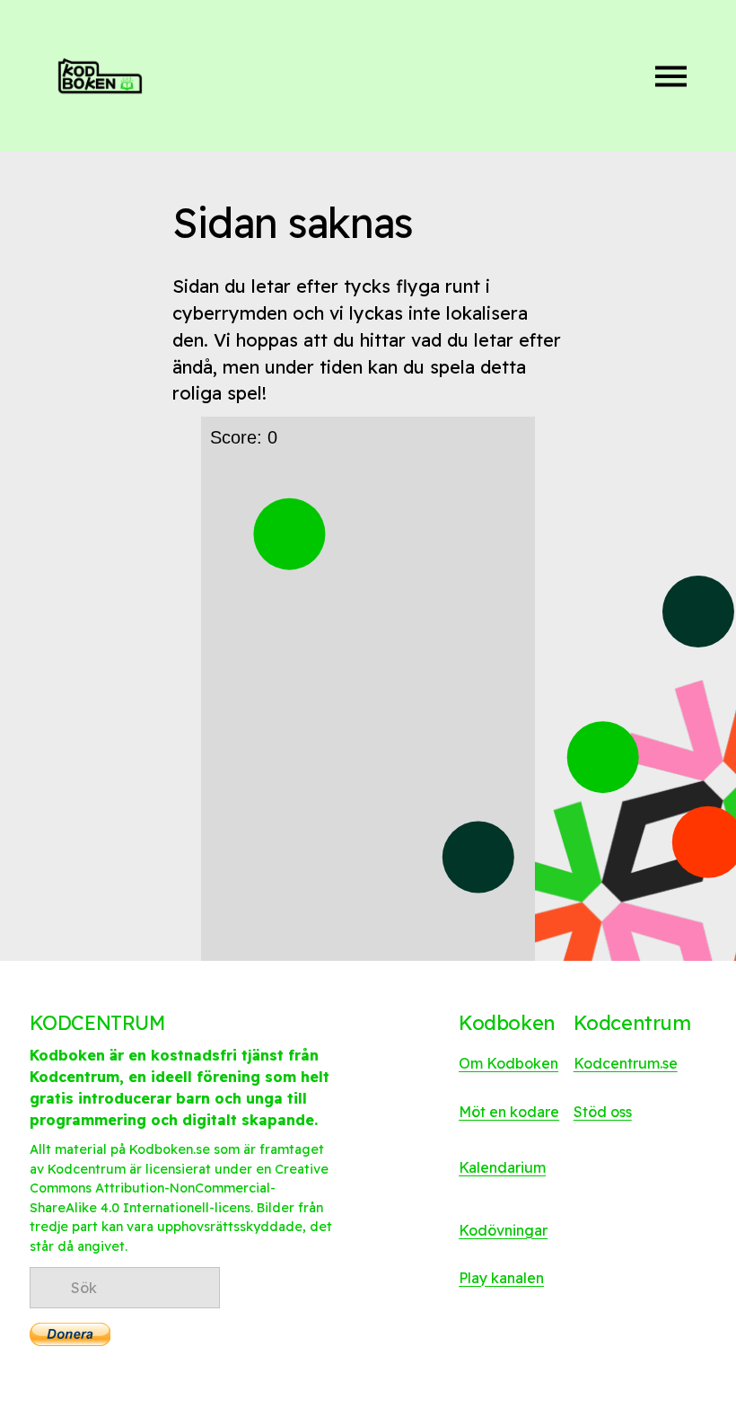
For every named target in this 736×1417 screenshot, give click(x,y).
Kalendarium (502, 1167)
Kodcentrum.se (626, 1063)
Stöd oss (603, 1112)
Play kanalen (501, 1278)
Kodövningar (503, 1230)
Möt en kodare (509, 1112)
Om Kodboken (508, 1063)
